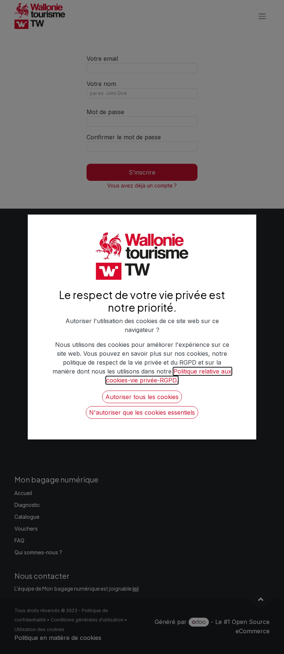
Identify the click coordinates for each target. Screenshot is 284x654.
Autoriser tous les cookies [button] (142, 397)
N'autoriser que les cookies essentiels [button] (142, 412)
